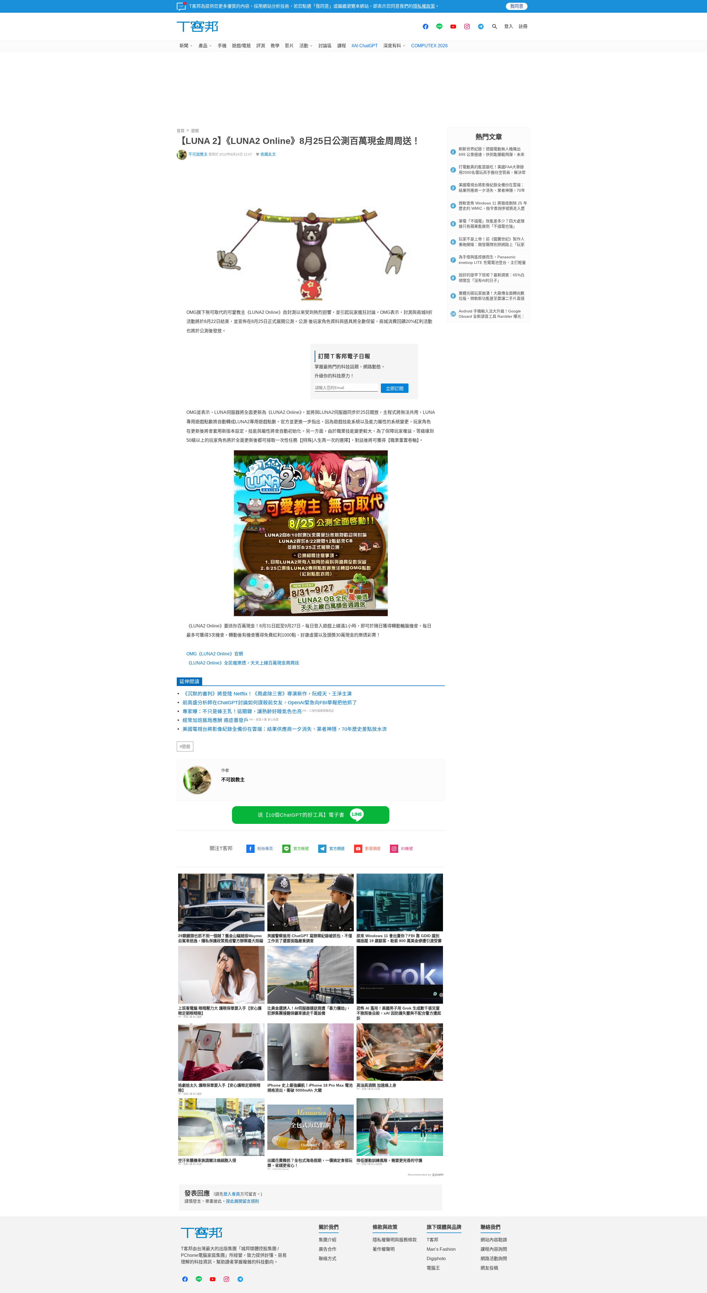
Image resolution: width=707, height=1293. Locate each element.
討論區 (325, 45)
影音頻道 (373, 848)
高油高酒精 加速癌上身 (376, 1085)
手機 (222, 45)
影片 (289, 45)
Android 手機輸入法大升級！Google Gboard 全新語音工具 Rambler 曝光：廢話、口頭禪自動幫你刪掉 (492, 316)
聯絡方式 (327, 1258)
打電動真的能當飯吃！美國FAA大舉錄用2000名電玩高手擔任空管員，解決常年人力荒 (492, 172)
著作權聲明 (384, 1249)
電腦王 (433, 1268)
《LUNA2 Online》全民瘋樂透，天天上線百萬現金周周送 (242, 663)
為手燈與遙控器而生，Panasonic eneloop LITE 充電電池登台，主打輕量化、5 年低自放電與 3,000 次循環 (492, 262)
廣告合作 (327, 1249)
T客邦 (432, 1239)
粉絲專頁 (265, 848)
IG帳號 (407, 848)
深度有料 (392, 45)
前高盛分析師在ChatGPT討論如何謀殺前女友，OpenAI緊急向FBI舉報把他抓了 (270, 702)
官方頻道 (337, 848)
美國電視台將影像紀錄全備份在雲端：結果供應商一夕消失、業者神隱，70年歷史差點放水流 (285, 729)
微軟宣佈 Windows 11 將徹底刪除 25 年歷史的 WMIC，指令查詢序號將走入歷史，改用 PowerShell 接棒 (493, 208)
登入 (508, 26)
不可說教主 (198, 154)
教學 (275, 45)
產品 (203, 45)
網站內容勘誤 (494, 1239)
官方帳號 (301, 848)
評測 (260, 45)
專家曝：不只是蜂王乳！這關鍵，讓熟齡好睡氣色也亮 (242, 711)
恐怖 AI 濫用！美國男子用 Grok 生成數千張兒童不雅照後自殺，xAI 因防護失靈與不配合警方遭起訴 (399, 1013)
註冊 (523, 26)
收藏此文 (268, 154)
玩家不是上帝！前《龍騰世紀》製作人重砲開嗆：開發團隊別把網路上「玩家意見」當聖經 (491, 244)
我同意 (516, 6)
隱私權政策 (424, 6)
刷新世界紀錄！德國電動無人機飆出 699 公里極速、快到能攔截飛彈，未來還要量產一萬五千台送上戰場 (491, 154)
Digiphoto (436, 1258)
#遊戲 (185, 746)
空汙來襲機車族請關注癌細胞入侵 (207, 1160)
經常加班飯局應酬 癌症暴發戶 (216, 720)
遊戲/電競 (241, 45)
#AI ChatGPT (365, 45)
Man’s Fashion (441, 1249)
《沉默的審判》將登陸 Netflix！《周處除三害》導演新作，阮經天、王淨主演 (267, 694)
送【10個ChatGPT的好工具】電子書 (301, 815)
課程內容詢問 (494, 1249)
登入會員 (231, 1194)
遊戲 (195, 131)
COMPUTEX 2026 (429, 45)
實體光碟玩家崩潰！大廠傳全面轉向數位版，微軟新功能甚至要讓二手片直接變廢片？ (491, 298)
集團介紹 (327, 1239)
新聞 (184, 45)
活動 (303, 45)
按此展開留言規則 (242, 1201)
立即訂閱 (394, 388)
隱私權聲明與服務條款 (395, 1239)
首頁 (180, 131)
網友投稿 (489, 1268)
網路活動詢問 (494, 1258)
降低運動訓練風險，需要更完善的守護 (389, 1160)
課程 (341, 45)
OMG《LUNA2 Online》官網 (214, 653)
